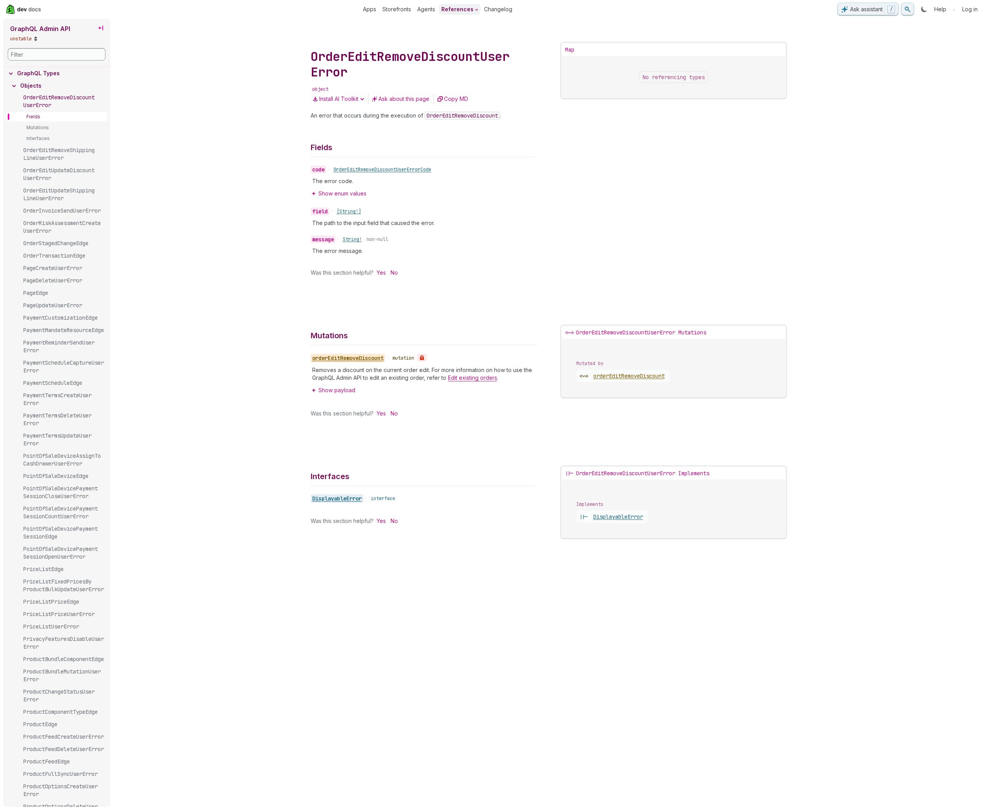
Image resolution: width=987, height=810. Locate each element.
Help (940, 9)
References (457, 9)
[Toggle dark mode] (924, 9)
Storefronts (396, 9)
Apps (369, 9)
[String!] (349, 211)
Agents (426, 9)
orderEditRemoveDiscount (629, 375)
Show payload (336, 390)
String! (352, 239)
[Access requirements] (422, 358)
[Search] (907, 9)
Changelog (498, 9)
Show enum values (342, 193)
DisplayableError (337, 498)
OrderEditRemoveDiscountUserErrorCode (382, 169)
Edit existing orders (472, 377)
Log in (970, 9)
